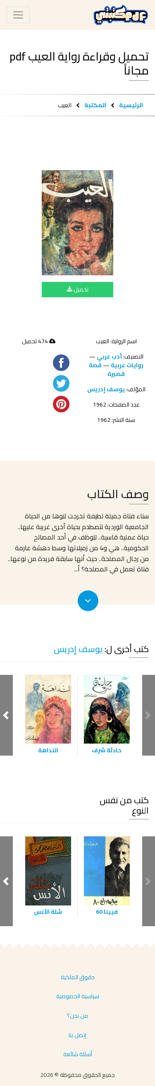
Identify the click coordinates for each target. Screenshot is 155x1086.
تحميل (80, 289)
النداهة (48, 750)
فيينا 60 (107, 911)
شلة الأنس (48, 911)
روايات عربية (127, 365)
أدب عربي (109, 356)
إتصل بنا (77, 1035)
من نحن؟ (77, 1015)
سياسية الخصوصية (77, 996)
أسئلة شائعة (77, 1054)
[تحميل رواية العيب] (77, 222)
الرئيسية (131, 105)
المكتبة (95, 105)
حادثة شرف (107, 750)
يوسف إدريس (106, 389)
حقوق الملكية (78, 977)
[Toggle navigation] (18, 15)
